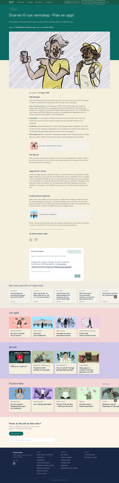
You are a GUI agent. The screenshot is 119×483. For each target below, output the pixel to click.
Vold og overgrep (41, 473)
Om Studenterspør (90, 454)
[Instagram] (14, 463)
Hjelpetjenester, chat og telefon (69, 468)
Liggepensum (64, 465)
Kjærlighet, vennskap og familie (45, 465)
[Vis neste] (115, 297)
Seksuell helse (41, 460)
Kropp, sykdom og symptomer (45, 454)
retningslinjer (61, 264)
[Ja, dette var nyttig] (31, 239)
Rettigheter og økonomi (43, 468)
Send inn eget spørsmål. (63, 267)
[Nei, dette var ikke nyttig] (36, 239)
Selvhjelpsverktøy (65, 462)
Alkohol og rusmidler (42, 471)
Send (77, 276)
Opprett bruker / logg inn (74, 251)
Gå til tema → (106, 384)
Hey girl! (41, 131)
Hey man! (49, 131)
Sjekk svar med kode (66, 457)
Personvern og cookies (91, 457)
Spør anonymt (15, 433)
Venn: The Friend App (36, 106)
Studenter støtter (65, 460)
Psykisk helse (16, 383)
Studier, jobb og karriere (43, 462)
